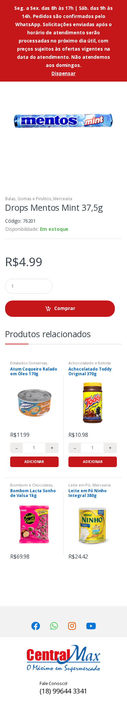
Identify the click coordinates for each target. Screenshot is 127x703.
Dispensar (63, 73)
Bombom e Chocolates (31, 484)
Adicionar (34, 461)
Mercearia (62, 199)
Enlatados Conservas (28, 362)
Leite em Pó (79, 484)
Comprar (64, 308)
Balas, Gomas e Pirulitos (28, 199)
